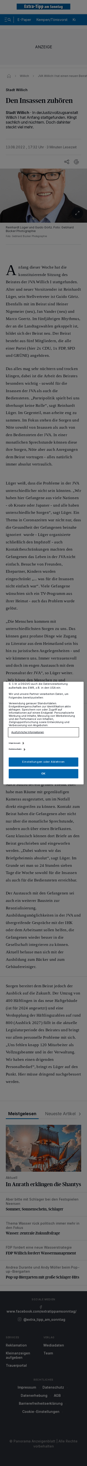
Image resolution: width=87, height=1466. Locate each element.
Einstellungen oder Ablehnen (43, 761)
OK (43, 773)
